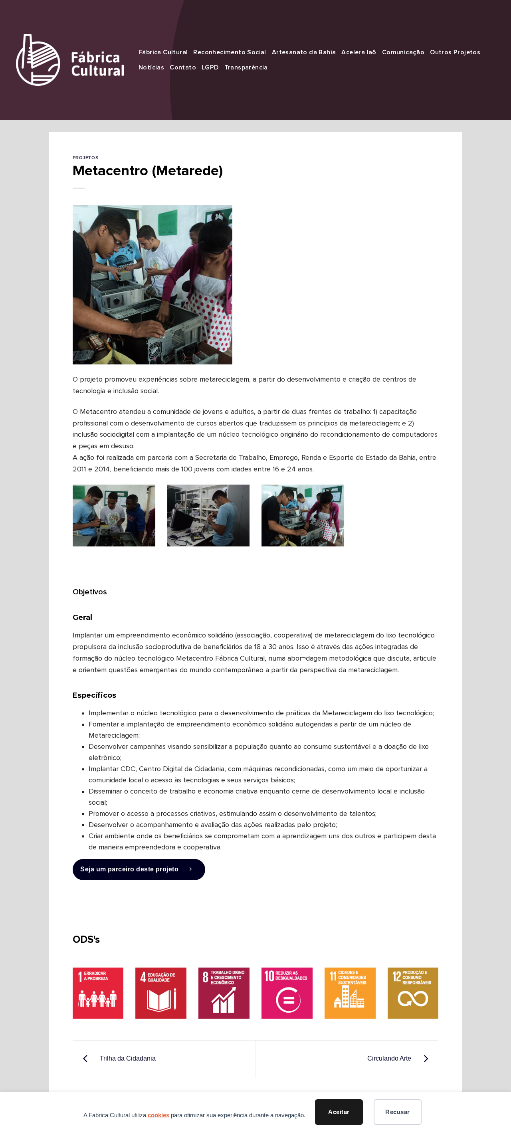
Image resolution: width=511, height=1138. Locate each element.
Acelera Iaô (358, 52)
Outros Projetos (455, 52)
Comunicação (403, 52)
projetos (85, 157)
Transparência (246, 67)
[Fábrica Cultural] (70, 59)
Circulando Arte (390, 1058)
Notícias (151, 67)
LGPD (210, 67)
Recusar (397, 1111)
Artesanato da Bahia (304, 52)
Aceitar (338, 1111)
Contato (183, 67)
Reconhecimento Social (229, 52)
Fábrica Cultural (163, 52)
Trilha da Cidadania (127, 1058)
